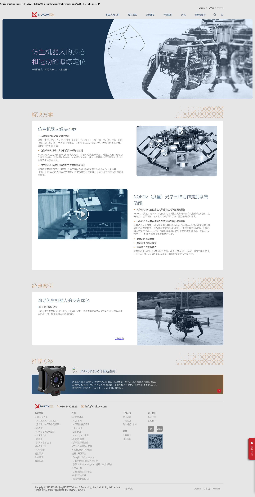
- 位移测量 (40, 449)
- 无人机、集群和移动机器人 (48, 424)
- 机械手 (38, 438)
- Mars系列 (77, 420)
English (202, 8)
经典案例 (127, 434)
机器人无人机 (112, 14)
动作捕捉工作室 (130, 424)
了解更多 (119, 338)
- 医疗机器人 (41, 446)
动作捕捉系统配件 (80, 442)
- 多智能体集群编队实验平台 (85, 460)
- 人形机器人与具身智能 (46, 420)
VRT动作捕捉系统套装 (82, 446)
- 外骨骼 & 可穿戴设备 (45, 431)
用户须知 (129, 488)
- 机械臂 (38, 427)
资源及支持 (200, 14)
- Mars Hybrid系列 (80, 435)
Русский (220, 7)
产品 (183, 14)
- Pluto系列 (77, 427)
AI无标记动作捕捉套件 (82, 449)
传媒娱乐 (168, 14)
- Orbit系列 (77, 431)
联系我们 (152, 420)
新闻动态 (152, 417)
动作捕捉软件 (78, 438)
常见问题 (127, 417)
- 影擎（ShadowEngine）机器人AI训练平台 (92, 464)
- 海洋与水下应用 (43, 442)
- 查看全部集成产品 (80, 478)
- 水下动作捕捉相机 (80, 424)
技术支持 (127, 412)
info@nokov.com (96, 406)
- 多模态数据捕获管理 (81, 471)
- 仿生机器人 (41, 435)
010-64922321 (68, 406)
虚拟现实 (132, 14)
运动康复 (150, 14)
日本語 (211, 8)
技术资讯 (127, 420)
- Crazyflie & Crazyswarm (83, 457)
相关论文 (127, 438)
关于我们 (152, 412)
